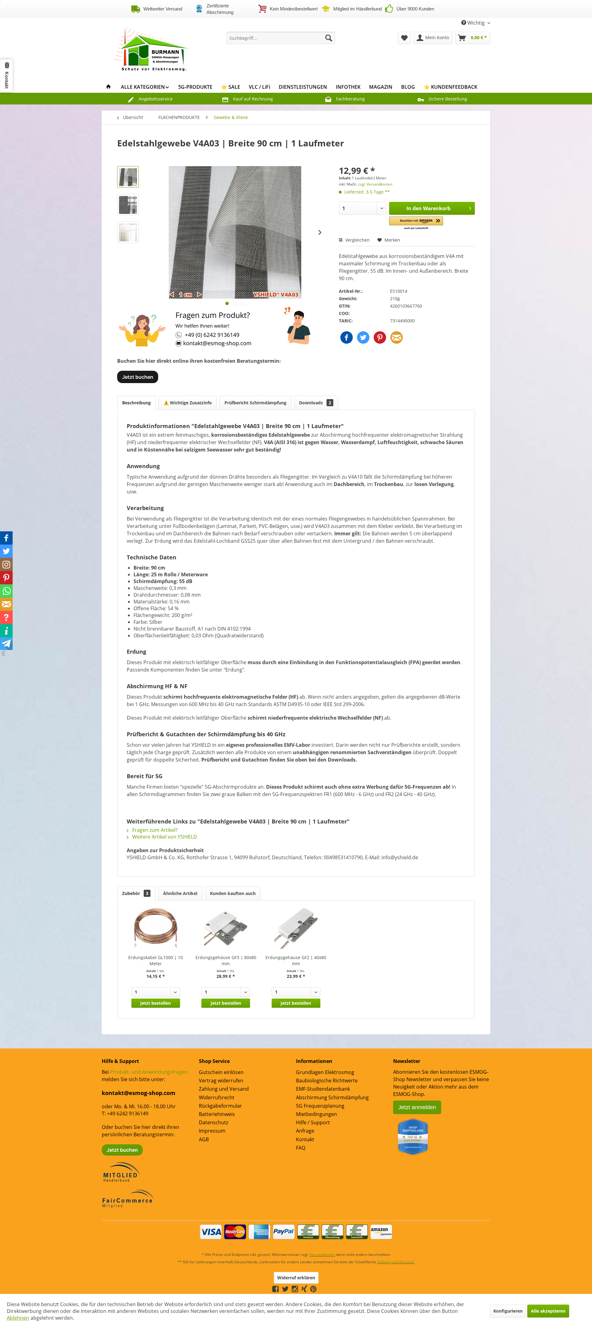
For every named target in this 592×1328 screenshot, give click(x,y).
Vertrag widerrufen (221, 1080)
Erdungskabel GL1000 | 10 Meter (155, 960)
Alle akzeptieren (548, 1311)
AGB (204, 1139)
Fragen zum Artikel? (154, 830)
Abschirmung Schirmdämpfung (332, 1097)
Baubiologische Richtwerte (327, 1080)
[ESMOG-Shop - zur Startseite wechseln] (151, 47)
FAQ (300, 1147)
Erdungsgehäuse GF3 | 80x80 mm (225, 960)
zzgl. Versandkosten (375, 184)
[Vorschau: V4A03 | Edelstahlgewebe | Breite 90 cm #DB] (128, 232)
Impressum (212, 1130)
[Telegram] (319, 1289)
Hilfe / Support (313, 1122)
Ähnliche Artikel (180, 893)
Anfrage (305, 1130)
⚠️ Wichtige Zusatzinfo (187, 403)
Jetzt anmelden (417, 1107)
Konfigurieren (508, 1311)
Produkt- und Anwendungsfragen (148, 1072)
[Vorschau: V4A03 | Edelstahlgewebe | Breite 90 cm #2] (128, 204)
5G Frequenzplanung (320, 1105)
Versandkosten (322, 1254)
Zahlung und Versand (224, 1088)
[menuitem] (280, 38)
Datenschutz (213, 1122)
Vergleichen (357, 240)
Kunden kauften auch (233, 893)
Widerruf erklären (296, 1278)
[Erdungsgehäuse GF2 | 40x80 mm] (296, 929)
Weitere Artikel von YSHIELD (164, 836)
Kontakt (305, 1139)
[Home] (108, 87)
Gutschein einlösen (221, 1072)
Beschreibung (136, 403)
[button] (416, 223)
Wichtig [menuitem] (476, 22)
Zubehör (135, 893)
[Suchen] (328, 38)
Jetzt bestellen (155, 1003)
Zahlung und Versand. (395, 1262)
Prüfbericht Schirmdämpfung (255, 403)
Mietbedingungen (316, 1114)
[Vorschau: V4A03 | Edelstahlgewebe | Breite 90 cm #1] (128, 177)
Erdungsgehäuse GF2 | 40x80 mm (295, 960)
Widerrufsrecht (216, 1097)
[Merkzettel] (404, 38)
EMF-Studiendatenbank (323, 1088)
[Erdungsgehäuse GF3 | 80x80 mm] (226, 929)
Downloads (315, 403)
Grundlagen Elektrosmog (325, 1072)
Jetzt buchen (137, 377)
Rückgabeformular (220, 1105)
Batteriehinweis (217, 1114)
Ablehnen (18, 1317)
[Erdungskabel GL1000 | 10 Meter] (155, 929)
